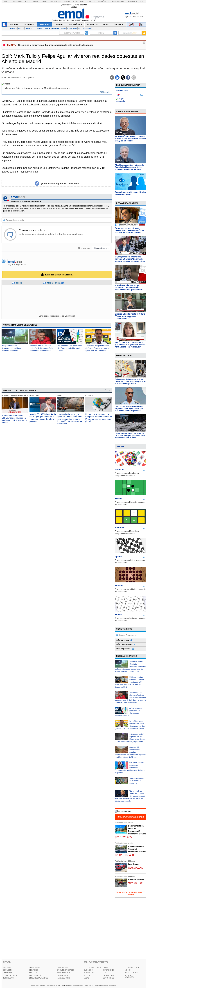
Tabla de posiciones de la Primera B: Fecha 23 (136, 780)
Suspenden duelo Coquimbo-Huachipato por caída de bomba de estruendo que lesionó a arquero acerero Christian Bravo (130, 666)
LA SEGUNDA (108, 975)
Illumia (89, 396)
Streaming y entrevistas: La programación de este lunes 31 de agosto (55, 45)
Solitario (119, 585)
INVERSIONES (108, 970)
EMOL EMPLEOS (63, 973)
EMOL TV (33, 973)
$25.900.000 (135, 867)
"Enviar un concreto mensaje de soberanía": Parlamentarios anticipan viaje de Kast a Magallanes (130, 768)
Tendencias (92, 24)
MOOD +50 (34, 396)
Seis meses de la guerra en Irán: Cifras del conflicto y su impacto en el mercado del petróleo (130, 381)
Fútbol (21, 28)
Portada (13, 28)
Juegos (120, 446)
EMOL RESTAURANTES (38, 978)
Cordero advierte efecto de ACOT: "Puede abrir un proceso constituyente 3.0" (130, 316)
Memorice (119, 527)
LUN (104, 973)
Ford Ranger (133, 864)
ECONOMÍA (7, 970)
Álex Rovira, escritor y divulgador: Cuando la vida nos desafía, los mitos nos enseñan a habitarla (130, 167)
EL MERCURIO (89, 973)
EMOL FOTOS (35, 975)
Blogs (27, 1)
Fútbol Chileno (84, 28)
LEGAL (86, 978)
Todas (63, 28)
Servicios (118, 24)
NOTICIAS (7, 967)
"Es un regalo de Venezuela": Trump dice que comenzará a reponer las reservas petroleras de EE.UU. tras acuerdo (130, 796)
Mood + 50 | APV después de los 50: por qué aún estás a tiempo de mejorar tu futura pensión (42, 417)
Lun (141, 1)
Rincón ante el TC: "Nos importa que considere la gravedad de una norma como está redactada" (130, 344)
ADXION (128, 970)
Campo (44, 1)
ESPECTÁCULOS (10, 975)
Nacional (14, 24)
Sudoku (118, 614)
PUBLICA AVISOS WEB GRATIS (130, 817)
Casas (121, 1)
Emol (5, 1)
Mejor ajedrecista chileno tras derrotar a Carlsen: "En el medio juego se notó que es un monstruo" (130, 259)
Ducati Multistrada (136, 880)
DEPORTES (7, 973)
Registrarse (138, 17)
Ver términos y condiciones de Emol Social (57, 316)
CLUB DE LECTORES (92, 967)
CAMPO (106, 967)
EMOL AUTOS (62, 967)
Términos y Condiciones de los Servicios (80, 985)
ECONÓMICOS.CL (132, 967)
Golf (33, 28)
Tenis (27, 28)
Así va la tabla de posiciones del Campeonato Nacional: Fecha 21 (70, 348)
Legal (36, 1)
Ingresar (128, 17)
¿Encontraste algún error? (60, 183)
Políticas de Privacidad (55, 985)
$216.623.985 (123, 837)
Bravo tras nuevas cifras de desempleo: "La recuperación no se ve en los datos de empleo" (129, 230)
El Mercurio (16, 1)
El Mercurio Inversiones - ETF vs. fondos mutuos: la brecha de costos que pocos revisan (14, 419)
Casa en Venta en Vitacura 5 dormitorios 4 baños (137, 849)
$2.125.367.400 (124, 855)
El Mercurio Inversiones (15, 396)
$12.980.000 (135, 883)
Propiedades (78, 1)
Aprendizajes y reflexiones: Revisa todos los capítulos (130, 193)
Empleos (91, 1)
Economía (29, 24)
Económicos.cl (105, 1)
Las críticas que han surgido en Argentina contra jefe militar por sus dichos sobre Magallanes (129, 408)
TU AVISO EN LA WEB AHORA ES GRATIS (130, 893)
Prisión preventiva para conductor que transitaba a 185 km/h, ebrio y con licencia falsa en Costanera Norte (129, 682)
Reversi (118, 498)
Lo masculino (122, 90)
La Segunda (132, 1)
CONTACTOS (62, 975)
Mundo (59, 24)
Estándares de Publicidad (106, 985)
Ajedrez (118, 556)
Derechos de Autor (38, 985)
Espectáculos (75, 24)
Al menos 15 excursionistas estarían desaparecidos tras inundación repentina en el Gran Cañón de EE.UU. (130, 752)
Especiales (72, 28)
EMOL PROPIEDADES (65, 970)
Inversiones (55, 1)
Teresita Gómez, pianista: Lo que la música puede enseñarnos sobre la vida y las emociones (130, 138)
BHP (59, 396)
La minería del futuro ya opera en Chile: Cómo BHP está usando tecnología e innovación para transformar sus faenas (69, 419)
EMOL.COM (88, 970)
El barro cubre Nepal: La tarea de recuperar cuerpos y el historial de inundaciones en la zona (130, 435)
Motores (40, 28)
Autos (67, 1)
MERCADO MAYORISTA (129, 976)
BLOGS (87, 975)
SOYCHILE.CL (108, 978)
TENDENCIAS (34, 967)
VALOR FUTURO (131, 973)
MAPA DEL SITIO (63, 978)
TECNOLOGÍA (8, 978)
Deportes (44, 24)
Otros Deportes (52, 28)
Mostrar (74, 7)
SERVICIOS (33, 970)
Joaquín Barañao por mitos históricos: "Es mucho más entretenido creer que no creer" (129, 287)
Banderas (119, 469)
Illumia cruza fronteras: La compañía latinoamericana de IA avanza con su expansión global (98, 417)
